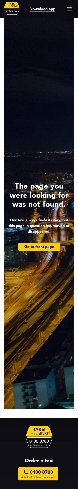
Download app (42, 9)
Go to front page (39, 246)
